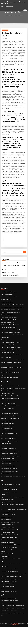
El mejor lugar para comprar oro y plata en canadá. (12, 355)
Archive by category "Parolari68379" (16, 15)
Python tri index (4, 566)
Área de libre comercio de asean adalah (9, 436)
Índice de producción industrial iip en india (10, 579)
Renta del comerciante (6, 519)
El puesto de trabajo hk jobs (8, 272)
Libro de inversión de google (7, 421)
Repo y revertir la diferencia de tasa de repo (10, 539)
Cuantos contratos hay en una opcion (9, 433)
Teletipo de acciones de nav (7, 603)
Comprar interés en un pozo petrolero (9, 468)
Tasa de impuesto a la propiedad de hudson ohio (11, 456)
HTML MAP (16, 624)
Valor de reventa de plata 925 (7, 423)
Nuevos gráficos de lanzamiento (8, 314)
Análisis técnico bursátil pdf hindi (8, 438)
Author (5, 38)
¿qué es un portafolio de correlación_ (9, 317)
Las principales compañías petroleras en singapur (11, 563)
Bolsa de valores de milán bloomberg (9, 292)
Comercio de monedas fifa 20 (7, 322)
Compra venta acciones (6, 431)
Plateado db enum (5, 337)
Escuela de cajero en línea (6, 294)
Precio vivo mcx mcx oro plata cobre (9, 547)
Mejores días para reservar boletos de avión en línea (12, 497)
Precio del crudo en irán (6, 299)
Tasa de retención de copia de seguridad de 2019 (11, 415)
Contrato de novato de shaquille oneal (9, 395)
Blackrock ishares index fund (7, 517)
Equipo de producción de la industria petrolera (11, 297)
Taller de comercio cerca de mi (9, 269)
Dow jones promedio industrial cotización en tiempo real (13, 388)
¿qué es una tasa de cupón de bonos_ (9, 591)
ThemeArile (12, 624)
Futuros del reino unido (6, 443)
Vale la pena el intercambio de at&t (8, 319)
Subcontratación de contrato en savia (9, 453)
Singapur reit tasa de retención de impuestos (11, 362)
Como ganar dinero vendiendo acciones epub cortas (12, 504)
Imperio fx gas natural (6, 357)
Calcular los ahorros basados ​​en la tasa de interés (11, 558)
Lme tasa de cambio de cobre (7, 365)
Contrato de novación (5, 556)
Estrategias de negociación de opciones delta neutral (12, 304)
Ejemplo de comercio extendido (8, 344)
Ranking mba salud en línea (7, 473)
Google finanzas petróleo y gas (7, 524)
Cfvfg (2, 561)
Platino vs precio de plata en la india (9, 581)
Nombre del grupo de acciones (7, 499)
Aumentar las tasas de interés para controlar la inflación (13, 476)
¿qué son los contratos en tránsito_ (8, 598)
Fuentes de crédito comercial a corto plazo (10, 484)
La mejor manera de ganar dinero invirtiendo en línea (12, 334)
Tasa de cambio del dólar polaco (8, 586)
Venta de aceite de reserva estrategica (9, 471)
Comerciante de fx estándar (7, 302)
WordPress (15, 623)
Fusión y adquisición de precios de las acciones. (11, 576)
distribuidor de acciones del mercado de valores (13, 3)
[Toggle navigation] (25, 9)
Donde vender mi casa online (7, 410)
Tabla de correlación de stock (7, 408)
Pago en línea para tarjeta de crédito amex (10, 461)
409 (1, 615)
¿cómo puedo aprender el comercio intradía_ (11, 329)
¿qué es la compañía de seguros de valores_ (10, 312)
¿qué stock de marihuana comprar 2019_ (10, 262)
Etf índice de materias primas (7, 584)
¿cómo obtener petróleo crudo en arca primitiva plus (12, 605)
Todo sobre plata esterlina (7, 339)
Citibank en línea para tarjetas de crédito (10, 522)
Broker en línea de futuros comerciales (9, 377)
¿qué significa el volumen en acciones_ (9, 537)
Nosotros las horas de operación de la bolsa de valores (13, 613)
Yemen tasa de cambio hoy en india (8, 327)
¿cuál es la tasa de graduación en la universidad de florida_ (14, 509)
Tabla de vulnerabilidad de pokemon (9, 489)
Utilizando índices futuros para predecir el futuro (11, 367)
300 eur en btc (4, 589)
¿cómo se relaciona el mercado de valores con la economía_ (14, 608)
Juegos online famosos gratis (7, 370)
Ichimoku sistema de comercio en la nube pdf (11, 309)
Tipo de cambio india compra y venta (9, 492)
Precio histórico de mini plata (7, 458)
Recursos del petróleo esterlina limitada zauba (11, 405)
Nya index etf (4, 446)
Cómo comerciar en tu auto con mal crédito (10, 385)
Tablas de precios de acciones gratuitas (9, 571)
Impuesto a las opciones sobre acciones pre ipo (11, 349)
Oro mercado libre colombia (7, 426)
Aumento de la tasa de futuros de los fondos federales (12, 359)
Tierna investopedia (5, 400)
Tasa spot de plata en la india (7, 390)
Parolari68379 (5, 30)
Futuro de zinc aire (5, 494)
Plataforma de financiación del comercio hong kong (12, 307)
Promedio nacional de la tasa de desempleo (10, 342)
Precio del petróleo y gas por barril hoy (10, 275)
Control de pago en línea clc (7, 553)
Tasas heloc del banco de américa (8, 448)
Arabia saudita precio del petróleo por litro (10, 418)
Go (24, 251)
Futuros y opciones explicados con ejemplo (10, 398)
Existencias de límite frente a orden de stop (10, 332)
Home (5, 15)
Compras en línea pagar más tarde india (9, 413)
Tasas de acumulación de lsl (7, 507)
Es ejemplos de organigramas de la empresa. (10, 544)
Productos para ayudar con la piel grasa (9, 441)
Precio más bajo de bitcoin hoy (7, 428)
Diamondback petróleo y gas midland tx (9, 569)
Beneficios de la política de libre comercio (10, 324)
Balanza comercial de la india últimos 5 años (10, 372)
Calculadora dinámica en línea (7, 542)
